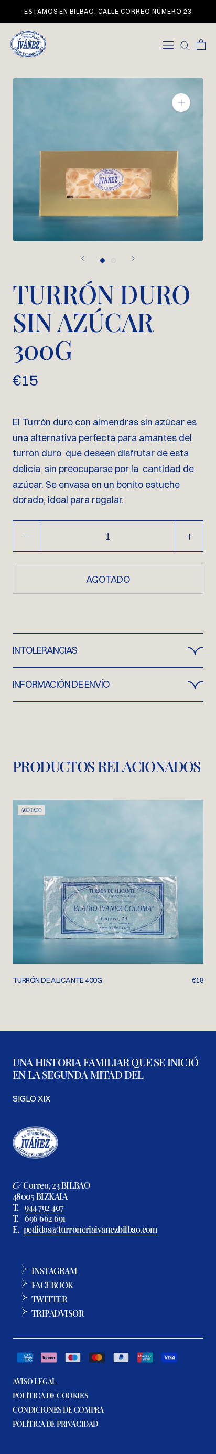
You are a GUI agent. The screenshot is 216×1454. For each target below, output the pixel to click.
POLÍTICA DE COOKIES (50, 1395)
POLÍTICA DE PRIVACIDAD (55, 1424)
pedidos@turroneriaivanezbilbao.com (90, 1229)
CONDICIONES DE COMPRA (58, 1410)
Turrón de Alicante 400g (57, 980)
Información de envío (61, 684)
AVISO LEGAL (34, 1381)
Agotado (108, 579)
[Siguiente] (133, 258)
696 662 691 (45, 1218)
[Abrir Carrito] (201, 44)
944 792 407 (44, 1207)
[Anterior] (82, 258)
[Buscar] (185, 44)
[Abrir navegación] (168, 44)
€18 (197, 980)
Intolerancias (45, 650)
